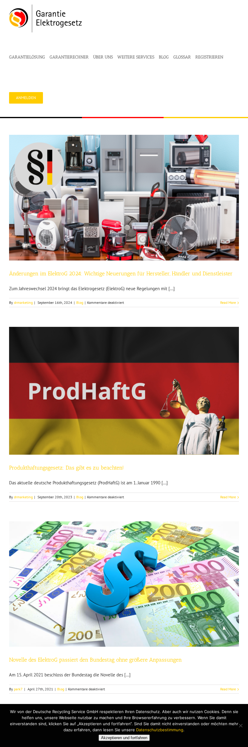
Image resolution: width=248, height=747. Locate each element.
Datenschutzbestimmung (159, 729)
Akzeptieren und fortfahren (124, 737)
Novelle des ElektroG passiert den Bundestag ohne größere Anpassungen (95, 659)
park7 (18, 689)
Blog (79, 302)
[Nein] (240, 725)
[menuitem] (29, 57)
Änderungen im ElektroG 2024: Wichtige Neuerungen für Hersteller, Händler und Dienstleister (121, 273)
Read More (228, 302)
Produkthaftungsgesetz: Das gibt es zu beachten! (66, 467)
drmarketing (23, 302)
